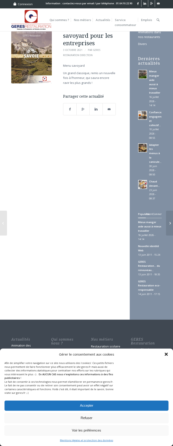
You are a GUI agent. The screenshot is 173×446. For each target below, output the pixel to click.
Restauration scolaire (105, 346)
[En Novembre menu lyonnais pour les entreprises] (169, 223)
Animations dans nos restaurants (149, 34)
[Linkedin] (144, 3)
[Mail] (158, 3)
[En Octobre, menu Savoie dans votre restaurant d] (31, 54)
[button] (166, 354)
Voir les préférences (86, 430)
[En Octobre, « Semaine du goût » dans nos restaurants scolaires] (3, 223)
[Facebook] (138, 3)
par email (88, 3)
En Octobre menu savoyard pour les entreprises (88, 36)
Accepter (86, 405)
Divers (142, 44)
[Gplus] (151, 3)
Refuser (86, 418)
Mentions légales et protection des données (86, 440)
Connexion (25, 4)
